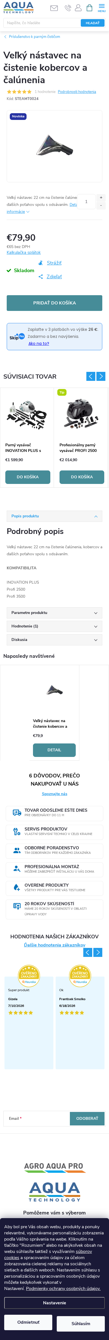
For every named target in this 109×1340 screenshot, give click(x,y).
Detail (54, 750)
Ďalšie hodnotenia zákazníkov (54, 945)
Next (100, 376)
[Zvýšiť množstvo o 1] (101, 198)
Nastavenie (54, 1303)
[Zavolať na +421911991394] (68, 8)
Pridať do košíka (54, 303)
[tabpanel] (28, 437)
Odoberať (87, 1118)
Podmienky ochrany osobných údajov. (63, 1289)
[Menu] (101, 7)
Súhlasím (81, 1324)
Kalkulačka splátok (24, 252)
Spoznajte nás (54, 794)
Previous (90, 376)
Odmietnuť (28, 1322)
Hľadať (92, 23)
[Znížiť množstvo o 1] (101, 206)
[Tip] (82, 414)
